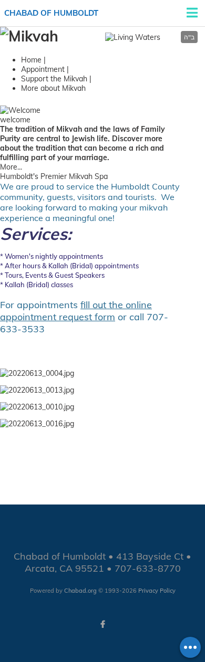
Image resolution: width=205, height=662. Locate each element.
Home (31, 60)
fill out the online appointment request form (76, 311)
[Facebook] (102, 624)
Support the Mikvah (54, 78)
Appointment (43, 69)
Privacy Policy (157, 590)
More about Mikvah (53, 88)
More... (11, 167)
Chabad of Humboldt (51, 13)
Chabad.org (80, 590)
